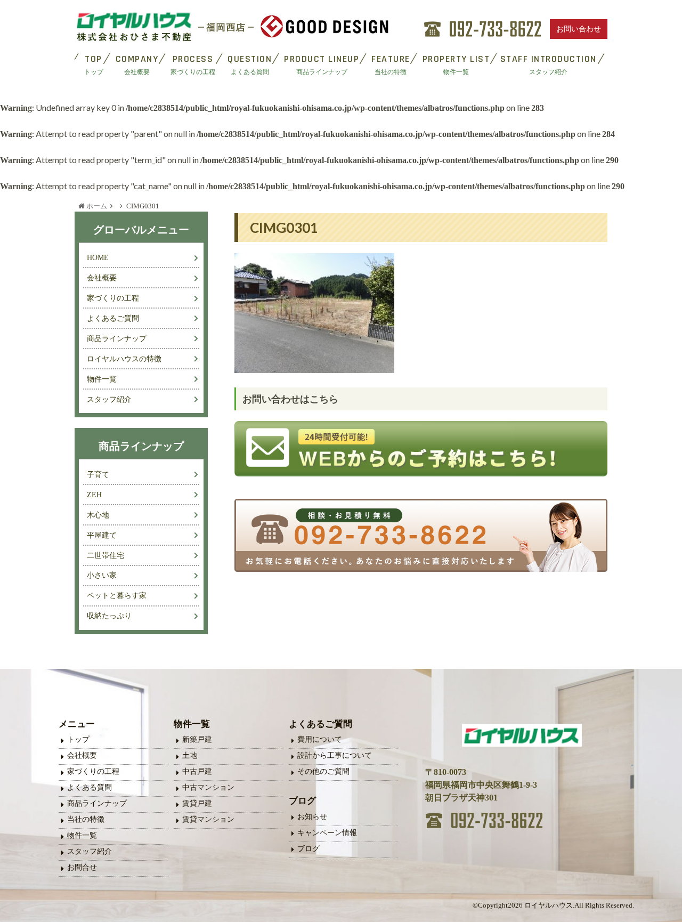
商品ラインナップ (117, 338)
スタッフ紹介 (109, 399)
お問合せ (82, 867)
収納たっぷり (109, 615)
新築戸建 (197, 739)
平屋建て (102, 535)
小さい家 (102, 575)
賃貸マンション (208, 819)
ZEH (94, 494)
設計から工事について (334, 755)
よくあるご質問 (113, 318)
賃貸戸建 (197, 803)
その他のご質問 (323, 771)
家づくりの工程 (113, 298)
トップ (78, 739)
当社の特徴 (85, 819)
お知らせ (312, 817)
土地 (189, 755)
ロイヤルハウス (548, 905)
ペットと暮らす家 (117, 595)
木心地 (98, 515)
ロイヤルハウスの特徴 (124, 358)
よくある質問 (89, 787)
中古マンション (208, 787)
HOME (98, 257)
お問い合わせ (578, 29)
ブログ (308, 849)
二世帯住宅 (105, 555)
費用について (319, 739)
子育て (98, 474)
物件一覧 (102, 379)
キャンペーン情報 (327, 833)
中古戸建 (197, 771)
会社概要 (102, 277)
